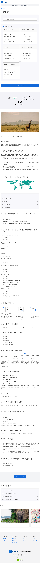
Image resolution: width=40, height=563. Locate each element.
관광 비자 (14, 538)
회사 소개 (4, 538)
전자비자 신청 (20, 85)
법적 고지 (24, 538)
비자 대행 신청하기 (20, 477)
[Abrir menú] (38, 2)
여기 (21, 327)
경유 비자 (14, 540)
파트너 (34, 536)
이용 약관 (24, 540)
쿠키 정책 (24, 542)
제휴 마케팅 (35, 540)
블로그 (3, 540)
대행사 (34, 538)
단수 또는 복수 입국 (15, 542)
